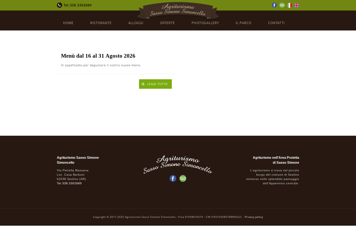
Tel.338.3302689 (78, 5)
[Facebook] (274, 7)
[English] (296, 7)
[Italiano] (289, 7)
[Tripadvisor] (282, 7)
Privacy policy (254, 217)
